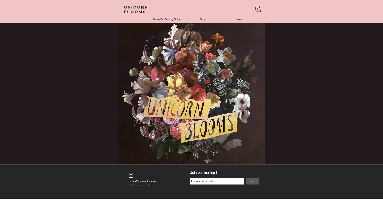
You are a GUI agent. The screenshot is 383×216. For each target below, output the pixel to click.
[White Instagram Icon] (131, 175)
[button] (258, 8)
